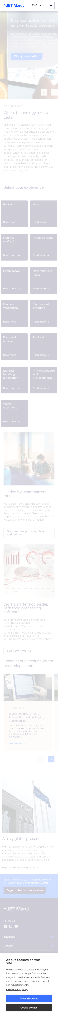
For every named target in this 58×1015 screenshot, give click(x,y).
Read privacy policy (17, 989)
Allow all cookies (29, 998)
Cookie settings (29, 1007)
